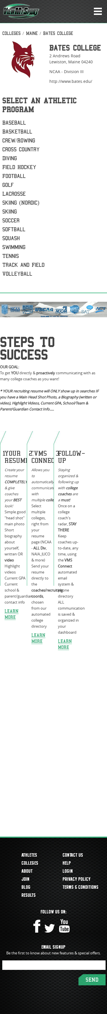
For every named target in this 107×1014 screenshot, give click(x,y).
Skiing (9, 212)
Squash (11, 238)
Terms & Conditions (81, 887)
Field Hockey (19, 167)
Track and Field (23, 265)
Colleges (11, 33)
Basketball (17, 132)
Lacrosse (14, 194)
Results (29, 895)
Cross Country (21, 149)
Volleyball (17, 274)
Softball (13, 229)
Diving (9, 158)
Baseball (14, 123)
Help (67, 863)
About (27, 871)
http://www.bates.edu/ (70, 81)
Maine (32, 33)
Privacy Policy (77, 879)
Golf (8, 185)
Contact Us (73, 855)
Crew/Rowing (18, 141)
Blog (26, 887)
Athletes (29, 855)
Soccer (10, 221)
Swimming (13, 247)
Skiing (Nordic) (20, 203)
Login (68, 871)
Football (14, 176)
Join (26, 879)
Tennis (10, 256)
